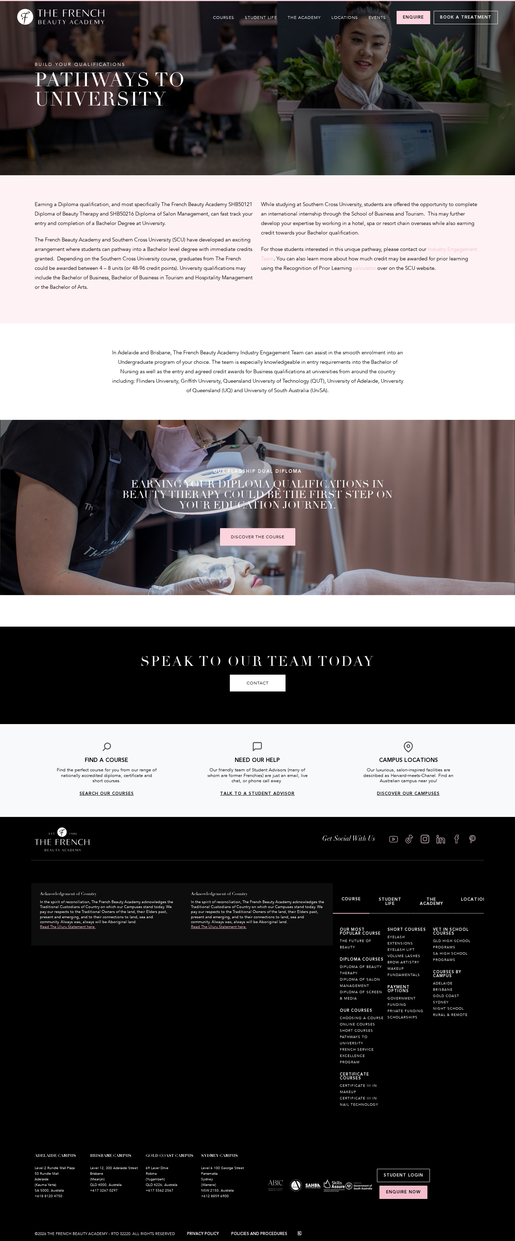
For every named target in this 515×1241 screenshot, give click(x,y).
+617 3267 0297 (104, 1190)
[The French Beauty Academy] (60, 23)
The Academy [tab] (432, 901)
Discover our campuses (408, 793)
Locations (344, 17)
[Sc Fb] (456, 839)
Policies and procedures (259, 1234)
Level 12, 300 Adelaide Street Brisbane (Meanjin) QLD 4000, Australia (114, 1176)
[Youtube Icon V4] (393, 839)
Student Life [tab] (390, 901)
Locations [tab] (475, 899)
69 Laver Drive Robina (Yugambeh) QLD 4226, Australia (161, 1176)
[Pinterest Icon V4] (472, 839)
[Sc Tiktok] (409, 839)
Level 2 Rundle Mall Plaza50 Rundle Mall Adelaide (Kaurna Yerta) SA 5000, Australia (55, 1179)
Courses (223, 17)
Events (377, 17)
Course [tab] (351, 899)
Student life (261, 17)
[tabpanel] (408, 1021)
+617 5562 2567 (159, 1190)
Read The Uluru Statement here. (68, 926)
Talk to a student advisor (257, 793)
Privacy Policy (203, 1234)
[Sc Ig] (425, 839)
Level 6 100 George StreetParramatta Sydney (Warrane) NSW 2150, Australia (222, 1179)
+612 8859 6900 (215, 1196)
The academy (304, 17)
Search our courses (107, 793)
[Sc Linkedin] (441, 839)
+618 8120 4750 (48, 1196)
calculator (364, 268)
